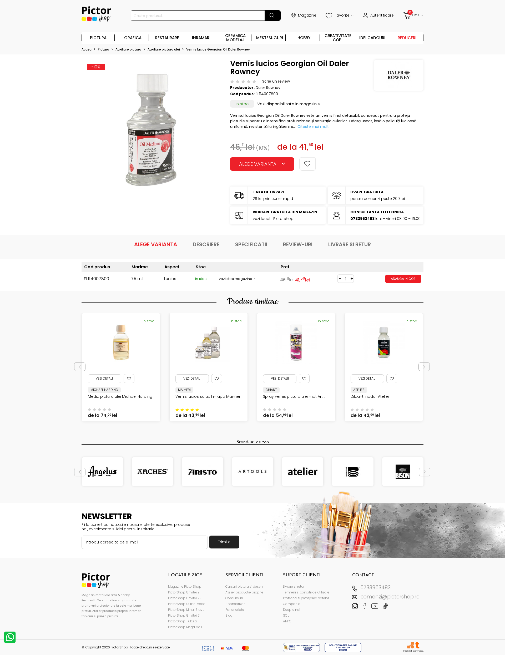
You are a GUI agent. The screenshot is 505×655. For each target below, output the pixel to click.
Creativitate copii (338, 38)
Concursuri (234, 598)
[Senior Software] (410, 645)
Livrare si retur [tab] (349, 244)
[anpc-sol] (343, 647)
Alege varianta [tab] (155, 244)
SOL (286, 615)
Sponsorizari (235, 604)
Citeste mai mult (313, 126)
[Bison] (402, 471)
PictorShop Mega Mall (185, 627)
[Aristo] (202, 471)
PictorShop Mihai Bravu (186, 609)
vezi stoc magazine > (237, 278)
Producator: (242, 87)
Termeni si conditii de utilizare (306, 592)
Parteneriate (234, 609)
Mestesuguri (269, 38)
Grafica (133, 38)
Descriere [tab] (206, 244)
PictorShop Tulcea (182, 621)
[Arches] (152, 471)
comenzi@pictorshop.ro (390, 596)
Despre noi (291, 609)
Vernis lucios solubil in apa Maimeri (153, 396)
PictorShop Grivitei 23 (184, 598)
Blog (229, 615)
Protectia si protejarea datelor (306, 598)
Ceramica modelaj (235, 38)
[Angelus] (102, 471)
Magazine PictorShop (184, 586)
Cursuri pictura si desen (244, 586)
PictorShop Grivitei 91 (184, 592)
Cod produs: (242, 94)
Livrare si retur (293, 586)
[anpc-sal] (302, 647)
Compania (291, 604)
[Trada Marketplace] (417, 645)
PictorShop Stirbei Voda (186, 604)
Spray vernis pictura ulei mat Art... (239, 396)
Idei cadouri (372, 38)
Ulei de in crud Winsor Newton (410, 396)
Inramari (201, 38)
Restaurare (167, 38)
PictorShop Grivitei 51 (184, 615)
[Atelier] (302, 471)
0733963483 (376, 587)
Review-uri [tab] (297, 244)
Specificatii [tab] (251, 244)
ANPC (287, 621)
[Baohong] (352, 471)
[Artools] (252, 471)
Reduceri (407, 38)
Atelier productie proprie (244, 592)
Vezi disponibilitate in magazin (287, 104)
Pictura (98, 38)
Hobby (303, 38)
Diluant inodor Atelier (314, 396)
